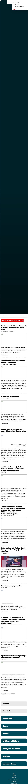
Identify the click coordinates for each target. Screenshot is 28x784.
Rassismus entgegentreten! (11, 586)
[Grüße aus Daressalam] (14, 406)
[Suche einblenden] (22, 2)
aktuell (14, 775)
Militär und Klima (11, 741)
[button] (14, 597)
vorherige (3, 693)
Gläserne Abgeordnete (19, 6)
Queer (5, 726)
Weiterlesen (5, 355)
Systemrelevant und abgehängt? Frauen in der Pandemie (13, 656)
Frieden (5, 733)
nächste (13, 693)
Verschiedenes (9, 764)
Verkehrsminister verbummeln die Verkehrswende (13, 361)
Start (14, 773)
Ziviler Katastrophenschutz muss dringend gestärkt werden (13, 430)
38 (10, 693)
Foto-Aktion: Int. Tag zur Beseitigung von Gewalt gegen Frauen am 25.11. (13, 550)
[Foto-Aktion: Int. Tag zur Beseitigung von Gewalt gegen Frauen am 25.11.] (14, 561)
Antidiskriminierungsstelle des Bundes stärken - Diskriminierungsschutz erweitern (13, 468)
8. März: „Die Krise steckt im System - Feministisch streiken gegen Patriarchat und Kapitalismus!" (13, 620)
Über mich (17, 4)
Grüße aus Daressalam (10, 396)
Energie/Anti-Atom (11, 748)
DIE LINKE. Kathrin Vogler (14, 2)
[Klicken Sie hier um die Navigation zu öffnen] (26, 2)
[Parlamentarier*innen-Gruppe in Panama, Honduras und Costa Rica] (14, 339)
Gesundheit (8, 718)
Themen (16, 10)
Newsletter (7, 711)
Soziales (6, 756)
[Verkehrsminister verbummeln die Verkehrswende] (14, 372)
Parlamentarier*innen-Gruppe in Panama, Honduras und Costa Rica (14, 327)
